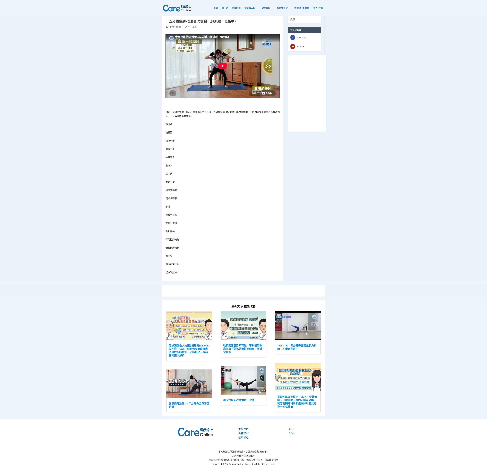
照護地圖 (236, 8)
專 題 (225, 8)
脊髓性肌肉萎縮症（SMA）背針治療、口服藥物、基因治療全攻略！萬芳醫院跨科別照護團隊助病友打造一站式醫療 (297, 401)
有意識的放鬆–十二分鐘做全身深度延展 (189, 405)
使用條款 (243, 437)
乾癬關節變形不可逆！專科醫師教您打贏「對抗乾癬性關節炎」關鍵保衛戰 (242, 349)
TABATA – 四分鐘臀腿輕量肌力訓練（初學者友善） (297, 347)
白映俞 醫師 (175, 26)
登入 (291, 433)
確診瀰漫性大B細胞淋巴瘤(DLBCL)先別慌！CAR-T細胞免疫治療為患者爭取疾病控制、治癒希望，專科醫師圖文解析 (189, 350)
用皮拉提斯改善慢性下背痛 (238, 400)
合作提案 (243, 433)
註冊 (291, 429)
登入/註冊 (318, 8)
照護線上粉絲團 (301, 8)
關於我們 (243, 429)
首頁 (216, 8)
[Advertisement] (307, 93)
